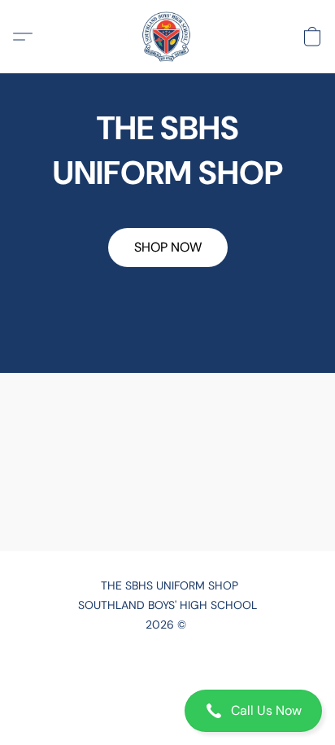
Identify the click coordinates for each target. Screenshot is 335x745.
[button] (167, 711)
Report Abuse (167, 673)
